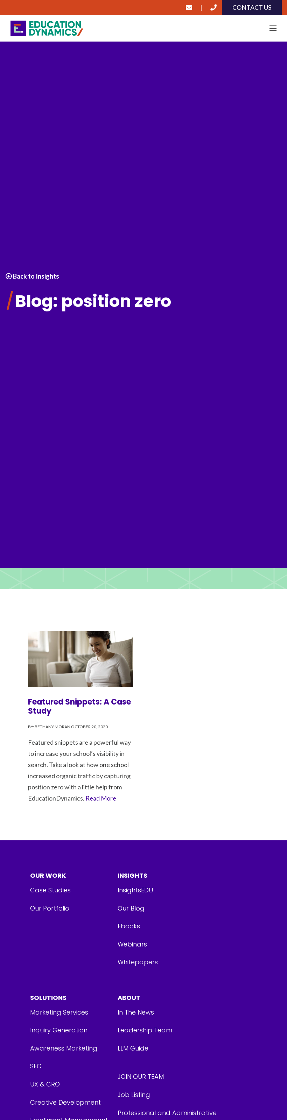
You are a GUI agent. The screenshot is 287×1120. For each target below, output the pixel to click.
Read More (100, 798)
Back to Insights (35, 276)
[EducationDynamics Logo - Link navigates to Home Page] (143, 28)
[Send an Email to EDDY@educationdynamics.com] (189, 7)
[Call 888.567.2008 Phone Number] (213, 7)
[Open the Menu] (273, 28)
